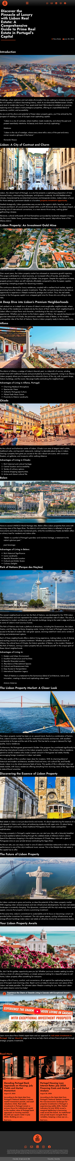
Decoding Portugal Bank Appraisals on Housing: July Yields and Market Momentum (18, 1086)
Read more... (8, 1120)
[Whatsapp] (47, 3)
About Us (19, 1038)
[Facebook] (65, 3)
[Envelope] (52, 3)
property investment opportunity (53, 200)
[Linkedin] (56, 3)
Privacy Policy (51, 1159)
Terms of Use (57, 1159)
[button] (74, 1089)
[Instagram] (61, 3)
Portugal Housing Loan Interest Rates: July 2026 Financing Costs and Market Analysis (54, 1086)
